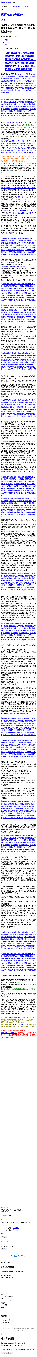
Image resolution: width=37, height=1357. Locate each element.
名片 (6, 45)
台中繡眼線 (21, 83)
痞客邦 (16, 1222)
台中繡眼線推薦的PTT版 (15, 217)
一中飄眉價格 (18, 85)
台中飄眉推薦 (27, 88)
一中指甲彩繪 (18, 88)
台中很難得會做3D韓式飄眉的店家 (21, 213)
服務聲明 (20, 1330)
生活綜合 (16, 36)
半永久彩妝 (16, 81)
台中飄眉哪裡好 (13, 74)
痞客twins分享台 (12, 15)
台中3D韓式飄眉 (15, 90)
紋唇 (7, 83)
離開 (11, 1353)
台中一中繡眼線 (24, 74)
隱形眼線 (9, 81)
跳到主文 (4, 20)
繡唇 (4, 83)
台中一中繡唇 (10, 76)
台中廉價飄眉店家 (19, 197)
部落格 (7, 42)
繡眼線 (3, 81)
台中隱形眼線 (24, 81)
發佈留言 (4, 1249)
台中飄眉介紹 (8, 79)
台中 (24, 79)
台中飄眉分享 (18, 79)
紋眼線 (32, 79)
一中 (28, 79)
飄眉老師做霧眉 (13, 1017)
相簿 (6, 40)
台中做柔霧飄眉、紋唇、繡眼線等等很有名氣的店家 (18, 188)
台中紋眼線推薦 (8, 85)
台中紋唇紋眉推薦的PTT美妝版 (14, 211)
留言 (20, 1222)
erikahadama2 (5, 1211)
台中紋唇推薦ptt (27, 90)
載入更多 (4, 1237)
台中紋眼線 (13, 83)
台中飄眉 (26, 76)
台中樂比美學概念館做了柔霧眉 (17, 123)
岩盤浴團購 (19, 76)
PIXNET (9, 1328)
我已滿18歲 (5, 1353)
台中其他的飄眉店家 (20, 1024)
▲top (2, 1233)
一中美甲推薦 (8, 88)
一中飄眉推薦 (27, 85)
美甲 (31, 81)
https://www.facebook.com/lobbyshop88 (13, 266)
